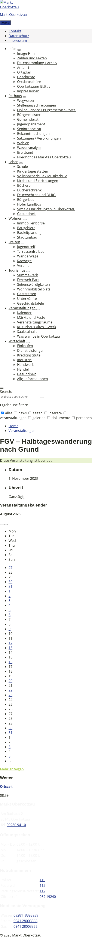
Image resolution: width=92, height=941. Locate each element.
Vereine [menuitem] (23, 265)
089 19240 (48, 896)
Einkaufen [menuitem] (25, 345)
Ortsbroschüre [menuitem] (29, 81)
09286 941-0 (16, 824)
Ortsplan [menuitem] (24, 72)
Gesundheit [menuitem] (26, 213)
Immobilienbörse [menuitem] (31, 223)
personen (83, 417)
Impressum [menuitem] (18, 40)
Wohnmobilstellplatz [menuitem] (33, 289)
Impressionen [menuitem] (28, 91)
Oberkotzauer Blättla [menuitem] (33, 86)
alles (8, 413)
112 (42, 885)
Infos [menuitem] (12, 48)
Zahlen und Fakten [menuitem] (32, 58)
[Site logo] (13, 7)
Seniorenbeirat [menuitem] (29, 128)
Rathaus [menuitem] (15, 95)
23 (10, 695)
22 (10, 690)
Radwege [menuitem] (24, 261)
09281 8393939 (25, 915)
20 (10, 680)
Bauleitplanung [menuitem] (29, 232)
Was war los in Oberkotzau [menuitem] (38, 336)
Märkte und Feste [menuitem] (31, 317)
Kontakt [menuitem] (15, 31)
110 (42, 880)
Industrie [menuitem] (24, 360)
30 (10, 581)
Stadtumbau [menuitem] (27, 237)
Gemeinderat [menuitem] (28, 119)
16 (10, 662)
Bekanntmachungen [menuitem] (33, 133)
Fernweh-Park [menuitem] (28, 279)
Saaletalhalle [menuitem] (27, 331)
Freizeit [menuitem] (14, 242)
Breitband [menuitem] (25, 152)
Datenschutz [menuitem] (19, 35)
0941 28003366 (25, 920)
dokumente (61, 417)
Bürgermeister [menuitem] (29, 114)
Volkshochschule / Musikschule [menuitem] (42, 176)
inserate (55, 413)
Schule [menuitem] (22, 166)
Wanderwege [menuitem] (27, 256)
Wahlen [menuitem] (23, 143)
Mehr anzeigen (12, 769)
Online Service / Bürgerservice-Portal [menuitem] (46, 110)
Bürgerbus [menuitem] (25, 199)
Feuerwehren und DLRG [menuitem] (36, 194)
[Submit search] (41, 397)
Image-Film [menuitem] (26, 53)
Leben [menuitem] (13, 161)
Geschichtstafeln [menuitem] (30, 303)
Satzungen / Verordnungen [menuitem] (39, 138)
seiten (37, 413)
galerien (39, 417)
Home (13, 426)
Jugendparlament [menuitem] (31, 124)
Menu (5, 23)
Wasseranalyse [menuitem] (29, 147)
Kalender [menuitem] (24, 312)
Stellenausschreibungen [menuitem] (36, 105)
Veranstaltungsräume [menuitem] (34, 322)
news (23, 413)
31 (10, 586)
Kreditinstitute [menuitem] (28, 355)
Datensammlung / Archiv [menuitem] (37, 62)
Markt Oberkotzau (13, 15)
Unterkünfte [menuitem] (27, 298)
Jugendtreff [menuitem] (26, 246)
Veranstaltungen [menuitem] (22, 308)
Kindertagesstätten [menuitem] (32, 171)
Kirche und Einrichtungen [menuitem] (37, 180)
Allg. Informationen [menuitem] (32, 378)
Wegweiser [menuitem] (26, 100)
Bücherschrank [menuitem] (29, 190)
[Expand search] (1, 388)
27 (10, 567)
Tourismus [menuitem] (17, 270)
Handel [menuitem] (23, 369)
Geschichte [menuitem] (26, 77)
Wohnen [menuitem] (15, 218)
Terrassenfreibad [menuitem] (31, 251)
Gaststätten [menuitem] (26, 294)
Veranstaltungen (22, 430)
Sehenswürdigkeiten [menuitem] (33, 284)
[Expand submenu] (19, 50)
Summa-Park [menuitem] (27, 275)
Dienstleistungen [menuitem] (31, 350)
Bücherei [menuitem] (24, 185)
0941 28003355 (25, 926)
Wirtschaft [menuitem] (17, 341)
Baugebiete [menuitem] (26, 227)
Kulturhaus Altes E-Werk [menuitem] (36, 327)
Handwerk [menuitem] (25, 364)
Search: (6, 391)
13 (10, 647)
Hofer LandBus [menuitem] (29, 204)
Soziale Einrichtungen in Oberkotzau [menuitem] (46, 209)
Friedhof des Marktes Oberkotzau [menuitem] (44, 157)
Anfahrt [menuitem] (23, 67)
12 (10, 643)
